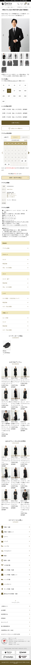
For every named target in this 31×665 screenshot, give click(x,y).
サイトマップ (4, 622)
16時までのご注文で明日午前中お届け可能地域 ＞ (15, 9)
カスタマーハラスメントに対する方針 (10, 634)
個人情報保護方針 (5, 626)
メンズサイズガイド (12, 195)
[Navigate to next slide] (28, 35)
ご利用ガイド (4, 606)
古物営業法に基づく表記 (7, 630)
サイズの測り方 (11, 196)
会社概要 (3, 610)
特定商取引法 (4, 614)
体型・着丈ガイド (12, 193)
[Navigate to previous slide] (3, 35)
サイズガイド (14, 80)
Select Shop (9, 189)
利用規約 (3, 618)
